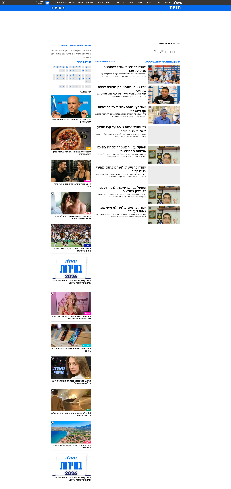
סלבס (132, 3)
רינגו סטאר (86, 57)
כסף (124, 3)
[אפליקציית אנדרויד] (63, 8)
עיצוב (53, 54)
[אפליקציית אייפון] (59, 8)
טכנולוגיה (90, 3)
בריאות (109, 3)
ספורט (158, 3)
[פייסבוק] (52, 8)
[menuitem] (166, 2)
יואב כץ (72, 54)
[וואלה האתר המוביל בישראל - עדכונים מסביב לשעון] (177, 2)
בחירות (149, 3)
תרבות (140, 3)
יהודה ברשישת (165, 44)
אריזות (61, 51)
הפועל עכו (87, 51)
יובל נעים (65, 54)
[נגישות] (3, 2)
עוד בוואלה (85, 92)
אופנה (80, 3)
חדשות (167, 3)
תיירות (100, 3)
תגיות (178, 44)
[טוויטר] (56, 8)
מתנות (58, 54)
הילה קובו (54, 51)
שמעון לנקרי (77, 51)
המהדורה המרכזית (83, 54)
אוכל (118, 3)
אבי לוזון (68, 51)
